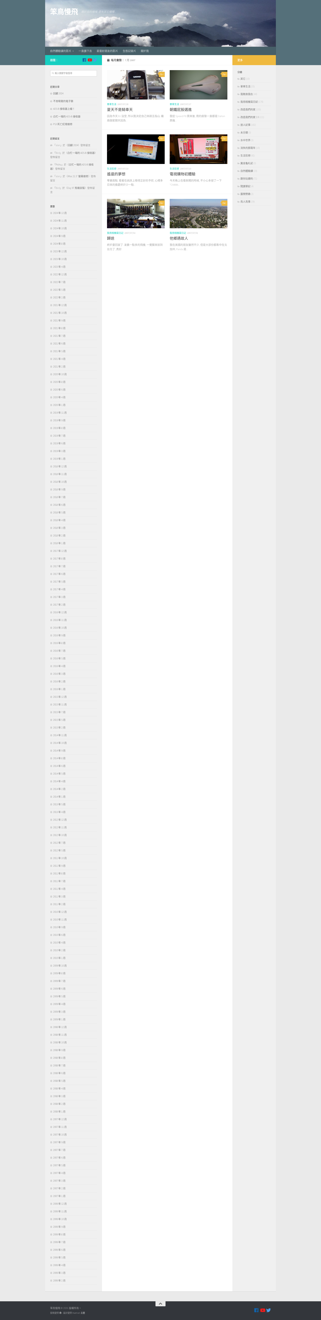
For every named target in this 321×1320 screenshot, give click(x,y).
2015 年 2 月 (59, 727)
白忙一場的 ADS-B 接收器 (66, 116)
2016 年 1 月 (59, 689)
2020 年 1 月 (59, 405)
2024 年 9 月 (59, 236)
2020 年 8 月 (59, 382)
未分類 (244, 132)
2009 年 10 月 (60, 965)
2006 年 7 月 (59, 1242)
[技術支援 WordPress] (60, 1313)
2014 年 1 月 (59, 796)
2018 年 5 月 (59, 512)
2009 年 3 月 (59, 1011)
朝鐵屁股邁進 (181, 109)
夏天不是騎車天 (120, 109)
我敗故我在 (246, 94)
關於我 (145, 51)
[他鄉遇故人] (198, 213)
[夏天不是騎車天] (136, 85)
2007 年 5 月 (59, 1165)
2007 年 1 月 (59, 1196)
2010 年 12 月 (60, 911)
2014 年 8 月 (59, 758)
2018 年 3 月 (59, 527)
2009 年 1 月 (59, 1019)
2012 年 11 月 (60, 827)
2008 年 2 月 (59, 1103)
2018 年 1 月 (59, 543)
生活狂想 (111, 168)
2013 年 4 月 (59, 812)
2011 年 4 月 (59, 888)
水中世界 (245, 140)
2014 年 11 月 (60, 735)
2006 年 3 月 (59, 1272)
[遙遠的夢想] (136, 149)
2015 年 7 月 (59, 712)
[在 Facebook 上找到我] (84, 60)
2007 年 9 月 (59, 1142)
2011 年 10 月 (60, 858)
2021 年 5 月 (59, 351)
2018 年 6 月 (59, 504)
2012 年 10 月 (60, 835)
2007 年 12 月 (60, 1119)
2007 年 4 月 (59, 1173)
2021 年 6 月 (59, 343)
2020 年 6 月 (59, 389)
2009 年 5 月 (59, 996)
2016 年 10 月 (60, 627)
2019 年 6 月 (59, 443)
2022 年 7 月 (59, 282)
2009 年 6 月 (59, 988)
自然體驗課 (246, 170)
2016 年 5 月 (59, 658)
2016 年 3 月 (59, 673)
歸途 (110, 238)
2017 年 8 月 (59, 558)
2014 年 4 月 (59, 781)
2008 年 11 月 (60, 1034)
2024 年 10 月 (60, 228)
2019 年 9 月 (59, 420)
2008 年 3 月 (59, 1096)
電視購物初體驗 (182, 174)
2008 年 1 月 (59, 1111)
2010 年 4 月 (59, 942)
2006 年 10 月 (60, 1219)
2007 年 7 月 (59, 1150)
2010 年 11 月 (60, 919)
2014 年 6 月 (59, 766)
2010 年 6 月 (59, 934)
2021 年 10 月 (60, 312)
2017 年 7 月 (59, 566)
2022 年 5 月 (59, 289)
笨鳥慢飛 (64, 11)
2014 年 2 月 (59, 789)
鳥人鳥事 (245, 201)
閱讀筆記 (245, 186)
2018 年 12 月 (60, 466)
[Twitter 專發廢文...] (95, 60)
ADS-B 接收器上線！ (64, 108)
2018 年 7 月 (59, 497)
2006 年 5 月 (59, 1257)
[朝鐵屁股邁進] (198, 85)
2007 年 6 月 (59, 1157)
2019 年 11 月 (60, 412)
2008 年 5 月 (59, 1080)
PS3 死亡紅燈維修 (62, 124)
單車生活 (111, 104)
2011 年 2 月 (59, 904)
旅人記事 (245, 124)
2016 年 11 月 (60, 620)
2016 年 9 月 (59, 635)
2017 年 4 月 (59, 589)
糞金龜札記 (246, 163)
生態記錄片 (129, 51)
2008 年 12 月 (60, 1027)
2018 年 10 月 (60, 481)
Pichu (58, 164)
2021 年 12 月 (60, 305)
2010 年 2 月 (59, 950)
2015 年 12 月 (60, 696)
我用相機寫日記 (115, 232)
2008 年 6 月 (59, 1073)
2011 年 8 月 (59, 873)
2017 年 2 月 (59, 604)
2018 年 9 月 (59, 489)
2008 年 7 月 (59, 1065)
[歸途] (136, 213)
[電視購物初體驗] (198, 149)
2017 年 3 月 (59, 597)
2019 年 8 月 (59, 428)
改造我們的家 (247, 109)
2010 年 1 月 (59, 958)
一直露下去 (85, 51)
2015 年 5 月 (59, 719)
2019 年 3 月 (59, 451)
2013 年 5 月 (59, 804)
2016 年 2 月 (59, 681)
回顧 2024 (58, 93)
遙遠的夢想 (116, 174)
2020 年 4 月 (59, 397)
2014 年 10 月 (60, 742)
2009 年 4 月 (59, 1004)
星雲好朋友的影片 (107, 51)
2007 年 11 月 (60, 1126)
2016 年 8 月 (59, 643)
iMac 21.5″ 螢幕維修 (78, 176)
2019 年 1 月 (59, 458)
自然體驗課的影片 (60, 51)
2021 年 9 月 (59, 320)
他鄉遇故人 (179, 238)
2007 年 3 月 (59, 1180)
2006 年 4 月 (59, 1265)
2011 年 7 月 (59, 881)
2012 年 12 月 (60, 819)
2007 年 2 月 (59, 1188)
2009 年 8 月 (59, 973)
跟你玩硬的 (246, 178)
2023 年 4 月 (59, 266)
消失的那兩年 (247, 147)
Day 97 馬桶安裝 (76, 188)
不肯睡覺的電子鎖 (63, 101)
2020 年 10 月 (60, 374)
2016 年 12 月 (60, 612)
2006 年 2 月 (59, 1280)
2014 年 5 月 (59, 773)
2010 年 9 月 (59, 927)
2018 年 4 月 (59, 520)
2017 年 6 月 (59, 574)
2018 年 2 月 (59, 535)
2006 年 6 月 (59, 1249)
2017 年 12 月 (60, 550)
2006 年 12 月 (60, 1203)
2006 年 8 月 (59, 1234)
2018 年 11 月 (60, 474)
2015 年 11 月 (60, 704)
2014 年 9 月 (59, 750)
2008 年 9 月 (59, 1050)
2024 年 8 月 (59, 243)
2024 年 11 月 (60, 220)
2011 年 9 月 (59, 865)
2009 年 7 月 (59, 981)
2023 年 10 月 (60, 259)
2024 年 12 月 (60, 213)
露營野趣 (245, 194)
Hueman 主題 (78, 1312)
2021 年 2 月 (59, 366)
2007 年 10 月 (60, 1134)
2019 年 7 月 (59, 435)
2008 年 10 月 (60, 1042)
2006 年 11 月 (60, 1211)
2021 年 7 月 (59, 335)
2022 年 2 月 (59, 297)
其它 (242, 78)
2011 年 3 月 (59, 896)
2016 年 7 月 (59, 650)
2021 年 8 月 (59, 328)
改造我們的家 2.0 (249, 117)
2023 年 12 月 (60, 251)
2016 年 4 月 (59, 666)
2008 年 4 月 (59, 1088)
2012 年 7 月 (59, 842)
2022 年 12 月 (60, 274)
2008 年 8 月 (59, 1057)
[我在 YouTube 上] (90, 60)
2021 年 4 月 (59, 358)
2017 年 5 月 (59, 581)
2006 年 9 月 (59, 1226)
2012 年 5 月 (59, 850)
